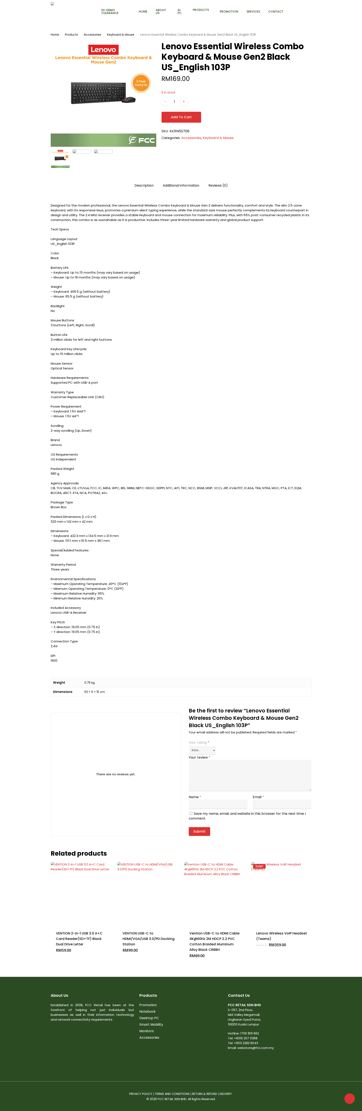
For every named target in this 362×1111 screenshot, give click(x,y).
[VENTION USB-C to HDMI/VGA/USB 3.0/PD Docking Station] (149, 893)
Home (55, 35)
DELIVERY (226, 1094)
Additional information (181, 185)
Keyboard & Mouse (120, 35)
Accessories (92, 35)
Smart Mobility (151, 1024)
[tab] (144, 185)
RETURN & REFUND (204, 1094)
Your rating (199, 742)
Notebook (147, 1011)
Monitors (146, 1031)
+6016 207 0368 (245, 1038)
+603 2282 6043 (246, 1043)
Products (71, 35)
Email (258, 797)
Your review (199, 757)
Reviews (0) (218, 185)
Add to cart (181, 117)
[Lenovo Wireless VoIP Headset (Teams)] (282, 893)
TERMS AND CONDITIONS (172, 1094)
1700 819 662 (249, 1033)
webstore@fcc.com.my (255, 1048)
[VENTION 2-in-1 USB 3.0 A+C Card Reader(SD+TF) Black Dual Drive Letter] (82, 893)
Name (195, 797)
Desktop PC (149, 1018)
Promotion (148, 1005)
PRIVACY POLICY (140, 1094)
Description (144, 185)
